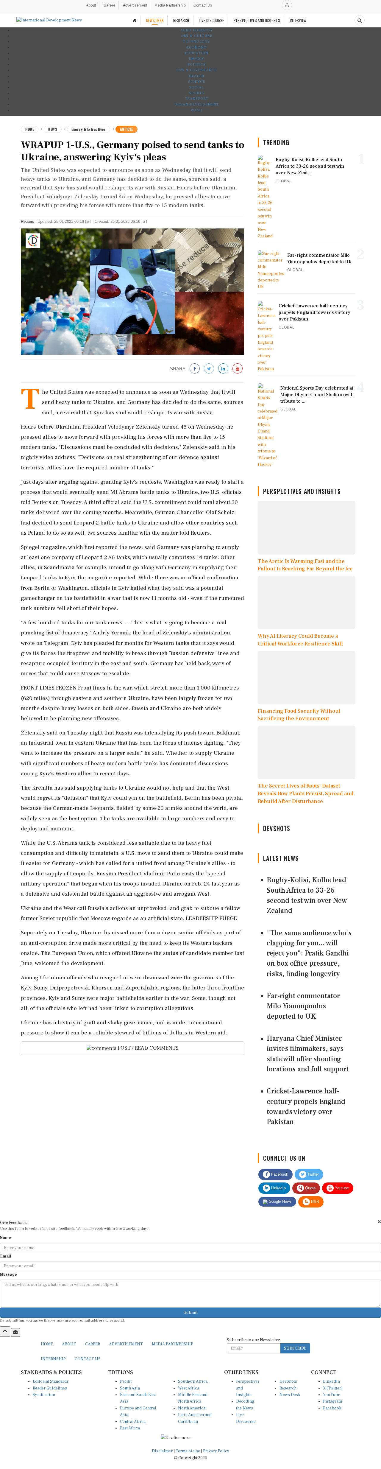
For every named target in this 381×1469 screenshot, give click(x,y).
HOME (47, 1344)
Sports (196, 93)
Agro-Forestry (196, 30)
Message (8, 1274)
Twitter (312, 1174)
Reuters (27, 221)
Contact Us (202, 5)
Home (29, 129)
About (91, 5)
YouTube (331, 1395)
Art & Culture (196, 36)
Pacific (126, 1381)
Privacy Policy (216, 1451)
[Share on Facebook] (195, 369)
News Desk (289, 1395)
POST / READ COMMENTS (147, 1048)
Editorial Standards (51, 1381)
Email (5, 1256)
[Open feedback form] (15, 1332)
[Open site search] (360, 20)
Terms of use (188, 1451)
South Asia (130, 1388)
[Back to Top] (5, 1331)
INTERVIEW (298, 20)
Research (287, 1388)
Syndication (44, 1395)
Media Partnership (170, 5)
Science (196, 82)
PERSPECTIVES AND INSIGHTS (257, 20)
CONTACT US (88, 1359)
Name (5, 1238)
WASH (196, 110)
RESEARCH (181, 20)
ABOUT (69, 1344)
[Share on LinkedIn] (223, 369)
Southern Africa (192, 1381)
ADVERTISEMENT (126, 1344)
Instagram (332, 1401)
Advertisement (135, 5)
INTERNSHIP (53, 1359)
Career (109, 5)
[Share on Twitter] (209, 369)
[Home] (134, 20)
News (52, 129)
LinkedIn (278, 1188)
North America (191, 1408)
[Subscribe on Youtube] (237, 369)
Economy (196, 47)
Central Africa (133, 1421)
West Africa (188, 1388)
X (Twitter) (333, 1388)
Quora (310, 1188)
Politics (197, 64)
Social (196, 87)
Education (196, 53)
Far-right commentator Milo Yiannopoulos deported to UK (303, 1006)
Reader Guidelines (50, 1388)
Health (196, 76)
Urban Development (196, 104)
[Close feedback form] (379, 1221)
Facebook (279, 1174)
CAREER (92, 1344)
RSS (314, 1201)
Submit (191, 1312)
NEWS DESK (155, 20)
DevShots (288, 1381)
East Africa (130, 1428)
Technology (196, 41)
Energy (196, 59)
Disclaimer (162, 1451)
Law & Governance (196, 70)
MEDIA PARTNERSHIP (172, 1344)
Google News (280, 1201)
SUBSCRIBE (295, 1348)
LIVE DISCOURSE (211, 20)
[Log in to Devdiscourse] (287, 5)
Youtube (341, 1188)
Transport (196, 99)
